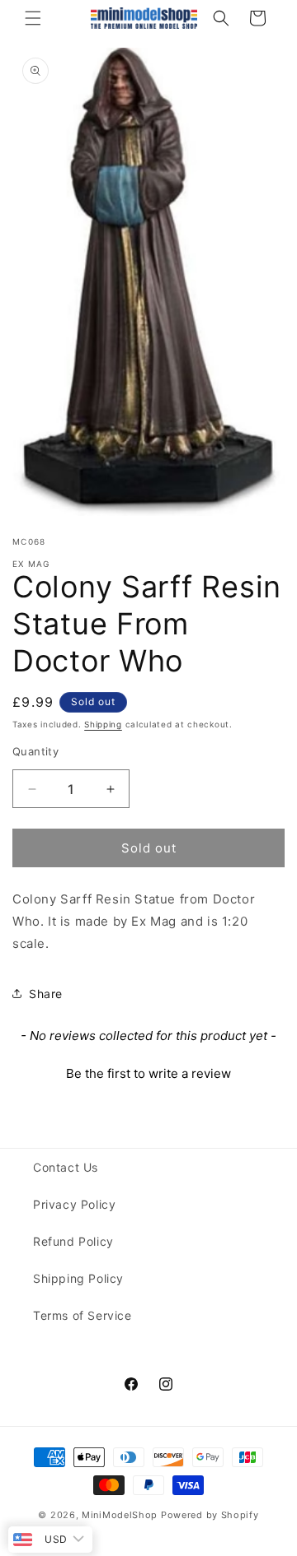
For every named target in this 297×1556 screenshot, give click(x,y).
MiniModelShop (120, 1515)
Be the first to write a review (148, 1073)
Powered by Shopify (210, 1515)
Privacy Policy (74, 1204)
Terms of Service (82, 1315)
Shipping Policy (78, 1278)
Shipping (103, 724)
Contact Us (65, 1167)
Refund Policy (73, 1241)
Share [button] (46, 994)
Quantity (35, 751)
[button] (33, 18)
